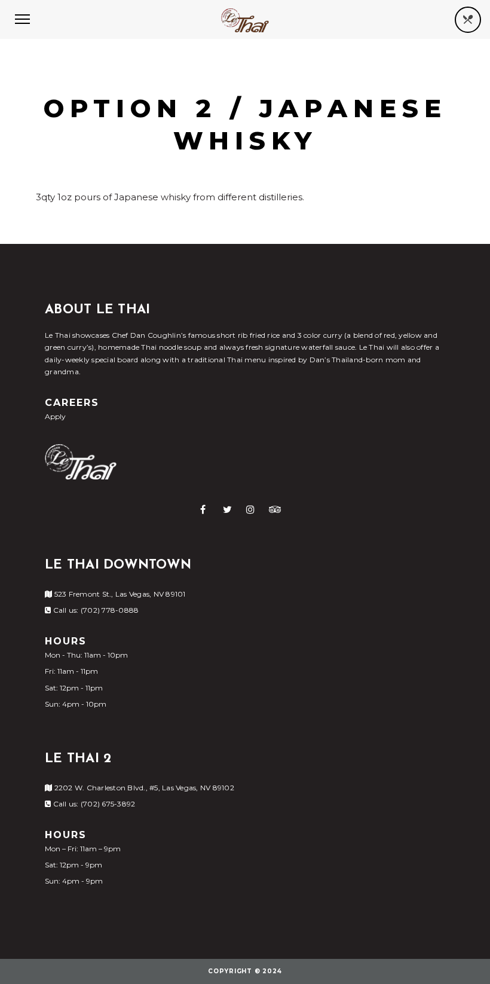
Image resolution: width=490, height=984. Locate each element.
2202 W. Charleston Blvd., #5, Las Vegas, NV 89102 (143, 787)
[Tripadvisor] (275, 509)
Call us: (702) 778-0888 (95, 610)
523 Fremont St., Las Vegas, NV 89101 (118, 593)
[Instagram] (250, 509)
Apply (55, 416)
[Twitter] (227, 509)
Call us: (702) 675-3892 (93, 803)
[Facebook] (203, 509)
